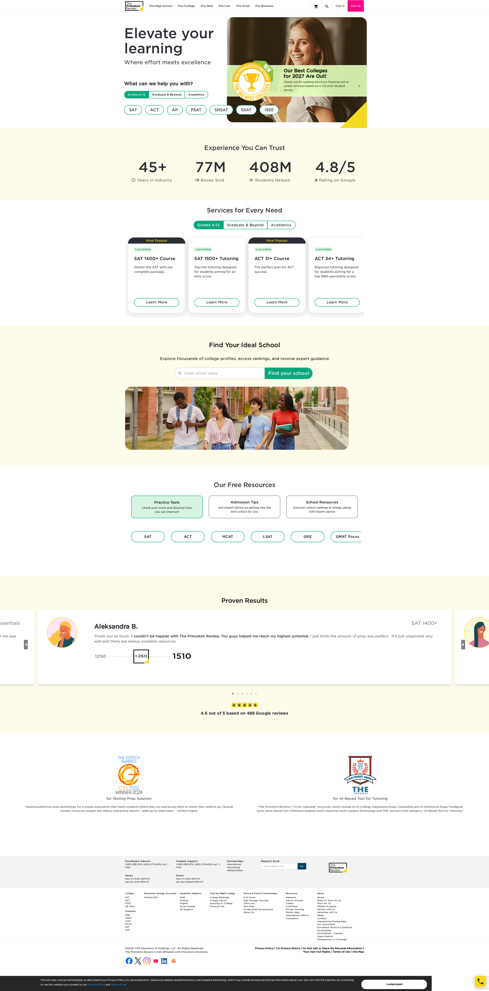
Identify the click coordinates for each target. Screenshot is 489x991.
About (320, 897)
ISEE (269, 110)
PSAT (196, 110)
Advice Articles (294, 900)
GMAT (128, 918)
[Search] (327, 6)
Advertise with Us (327, 912)
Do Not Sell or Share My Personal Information (332, 948)
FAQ (127, 867)
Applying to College (221, 903)
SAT (133, 110)
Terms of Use (118, 984)
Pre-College (186, 5)
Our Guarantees (326, 924)
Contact (321, 918)
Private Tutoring (295, 909)
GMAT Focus (347, 537)
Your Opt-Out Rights (316, 951)
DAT (127, 927)
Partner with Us (326, 909)
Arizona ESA (151, 897)
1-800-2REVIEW (146, 864)
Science (184, 900)
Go (302, 866)
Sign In (340, 5)
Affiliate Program (326, 906)
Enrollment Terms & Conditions (334, 927)
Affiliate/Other (235, 870)
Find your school (288, 373)
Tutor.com (249, 903)
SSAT (246, 110)
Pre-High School (160, 5)
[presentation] (26, 644)
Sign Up (356, 5)
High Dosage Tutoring (256, 900)
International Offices (297, 915)
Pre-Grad (242, 5)
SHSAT (221, 110)
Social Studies (187, 906)
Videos (290, 903)
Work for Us (324, 903)
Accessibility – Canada (329, 933)
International (234, 864)
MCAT (227, 537)
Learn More (156, 302)
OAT (127, 930)
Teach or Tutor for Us (329, 900)
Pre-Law (225, 5)
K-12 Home (249, 897)
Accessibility (324, 930)
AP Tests (130, 906)
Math (182, 897)
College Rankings (219, 897)
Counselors (292, 918)
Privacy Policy (96, 984)
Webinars (291, 897)
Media (320, 915)
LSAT (268, 537)
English (184, 903)
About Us (249, 912)
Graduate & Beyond (245, 225)
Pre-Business (264, 5)
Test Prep (249, 906)
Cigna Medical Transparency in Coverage (332, 938)
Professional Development (258, 909)
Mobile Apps (293, 912)
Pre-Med (207, 5)
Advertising (233, 867)
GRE (308, 537)
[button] (233, 694)
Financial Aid (217, 906)
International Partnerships (331, 921)
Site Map (358, 951)
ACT (154, 110)
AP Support (186, 909)
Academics (281, 225)
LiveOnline (291, 906)
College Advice (218, 900)
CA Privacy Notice (288, 948)
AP (175, 110)
